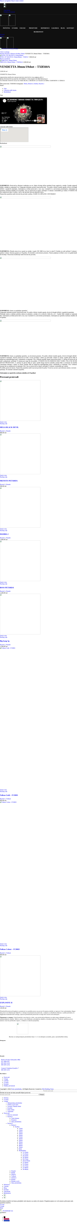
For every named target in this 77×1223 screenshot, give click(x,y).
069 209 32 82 (5, 1065)
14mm (21, 1130)
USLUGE (22, 28)
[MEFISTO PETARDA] (20, 473)
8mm (20, 1149)
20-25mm (25, 1155)
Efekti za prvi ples (13, 1104)
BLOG (63, 28)
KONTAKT (70, 28)
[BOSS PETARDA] (20, 580)
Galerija (6, 1080)
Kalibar (18, 53)
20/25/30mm (26, 1161)
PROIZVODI (33, 28)
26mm (21, 1138)
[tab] (5, 88)
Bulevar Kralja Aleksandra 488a (10, 1060)
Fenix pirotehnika (16, 1089)
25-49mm (25, 1167)
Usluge (6, 1079)
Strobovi (13, 1178)
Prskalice (14, 1120)
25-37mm (25, 1166)
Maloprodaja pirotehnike (15, 1103)
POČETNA (6, 28)
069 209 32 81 (5, 1070)
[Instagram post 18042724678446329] (12, 1051)
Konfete (10, 1108)
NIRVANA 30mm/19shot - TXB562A (11, 62)
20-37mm (25, 1159)
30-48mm (25, 1169)
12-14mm (25, 1152)
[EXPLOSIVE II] (20, 995)
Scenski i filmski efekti (14, 1106)
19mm (21, 1133)
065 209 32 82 (5, 1063)
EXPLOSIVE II (6, 1003)
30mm (23, 53)
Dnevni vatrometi (13, 1115)
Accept (2, 1204)
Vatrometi (10, 1111)
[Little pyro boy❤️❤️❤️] (64, 1051)
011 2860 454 (5, 1061)
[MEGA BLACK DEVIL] (20, 420)
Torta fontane (15, 1118)
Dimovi (13, 1174)
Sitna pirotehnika (16, 1121)
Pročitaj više (3, 423)
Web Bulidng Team (48, 1089)
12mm (21, 1128)
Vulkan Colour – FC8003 (10, 949)
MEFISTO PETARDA (9, 481)
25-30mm (25, 1162)
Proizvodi (6, 1077)
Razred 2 (8, 53)
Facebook (7, 1220)
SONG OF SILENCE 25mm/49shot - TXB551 (14, 57)
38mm (21, 1144)
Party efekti (11, 1110)
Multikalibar (22, 1150)
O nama (6, 1082)
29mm (21, 1140)
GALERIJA (55, 28)
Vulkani (8, 799)
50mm (21, 1147)
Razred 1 (10, 1116)
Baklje (13, 1172)
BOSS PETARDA (7, 588)
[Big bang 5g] (20, 634)
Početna (2, 53)
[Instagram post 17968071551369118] (64, 1045)
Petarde (8, 431)
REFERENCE (45, 28)
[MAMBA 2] (20, 527)
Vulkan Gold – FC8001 (9, 795)
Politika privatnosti (9, 1086)
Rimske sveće (15, 1181)
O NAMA (15, 28)
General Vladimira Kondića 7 (10, 1068)
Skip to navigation (5, 1)
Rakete (13, 1179)
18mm (21, 1132)
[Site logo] (4, 25)
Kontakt (6, 1084)
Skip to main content (17, 1)
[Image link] (22, 1034)
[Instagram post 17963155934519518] (38, 1051)
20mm (21, 1135)
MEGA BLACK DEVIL (9, 427)
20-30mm (25, 1157)
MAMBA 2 (4, 534)
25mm (21, 1137)
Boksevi (13, 53)
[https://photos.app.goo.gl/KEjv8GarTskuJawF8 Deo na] (38, 1047)
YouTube (6, 1219)
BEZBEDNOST (38, 32)
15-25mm (25, 1154)
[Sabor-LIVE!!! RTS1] (12, 1045)
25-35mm (25, 1164)
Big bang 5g (4, 641)
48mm (21, 1145)
